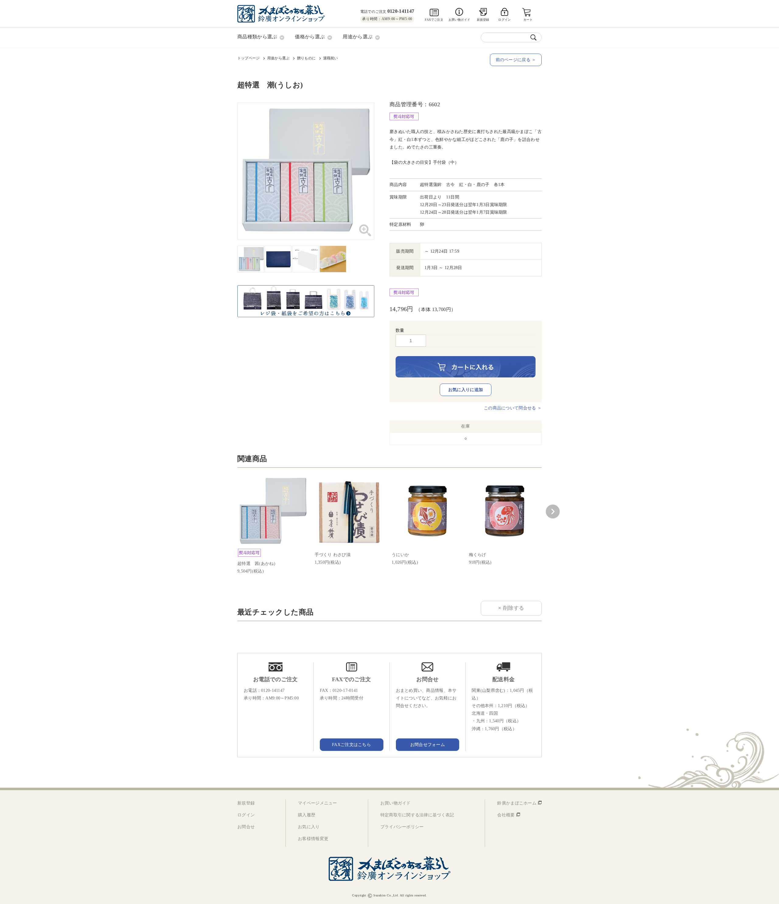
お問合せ (246, 827)
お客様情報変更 (313, 838)
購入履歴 (306, 815)
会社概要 (506, 815)
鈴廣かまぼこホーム (516, 803)
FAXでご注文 (434, 19)
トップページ (248, 58)
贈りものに (306, 58)
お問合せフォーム (427, 744)
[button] (552, 511)
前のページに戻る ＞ (516, 60)
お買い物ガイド (459, 19)
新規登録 (483, 19)
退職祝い (330, 58)
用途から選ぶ (278, 58)
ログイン (246, 815)
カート (528, 19)
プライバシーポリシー (402, 827)
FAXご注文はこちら (351, 744)
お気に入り (309, 827)
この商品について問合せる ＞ (513, 408)
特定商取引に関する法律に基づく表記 (417, 815)
